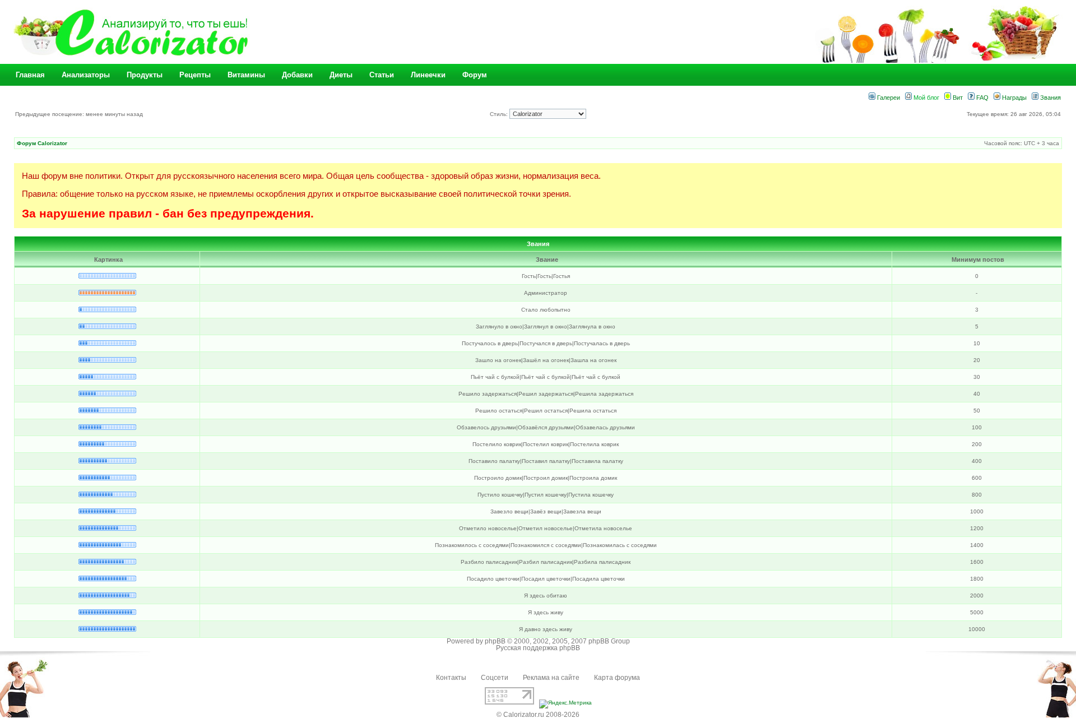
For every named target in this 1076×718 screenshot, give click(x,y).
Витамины (246, 75)
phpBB (495, 641)
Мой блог (925, 97)
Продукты (145, 75)
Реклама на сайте (551, 677)
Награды (1013, 97)
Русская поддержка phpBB (538, 648)
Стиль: (499, 114)
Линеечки (428, 75)
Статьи (381, 75)
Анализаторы (86, 75)
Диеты (341, 75)
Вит (957, 97)
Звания (1049, 97)
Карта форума (617, 677)
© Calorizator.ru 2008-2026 (538, 714)
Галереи (887, 97)
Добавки (297, 75)
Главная (30, 75)
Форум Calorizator (42, 143)
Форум (474, 75)
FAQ (982, 97)
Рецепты (195, 75)
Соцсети (494, 677)
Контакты (451, 677)
